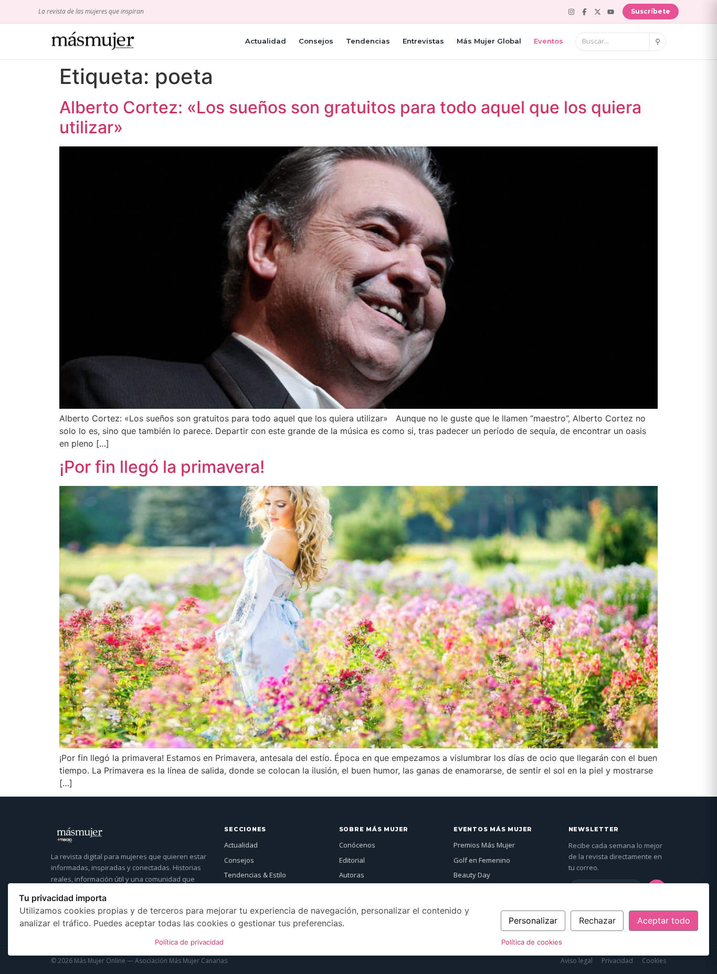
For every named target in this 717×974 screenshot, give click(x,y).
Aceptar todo (663, 920)
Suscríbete (650, 11)
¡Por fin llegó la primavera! (162, 467)
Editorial (352, 860)
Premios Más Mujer (484, 845)
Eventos (548, 41)
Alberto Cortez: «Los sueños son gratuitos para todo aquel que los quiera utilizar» (350, 117)
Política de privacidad (189, 942)
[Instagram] (571, 11)
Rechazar (597, 920)
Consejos (316, 41)
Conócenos (357, 845)
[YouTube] (610, 11)
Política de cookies (531, 942)
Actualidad (265, 41)
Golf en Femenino (482, 860)
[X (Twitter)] (597, 11)
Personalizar (533, 920)
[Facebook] (584, 11)
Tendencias (368, 41)
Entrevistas (423, 41)
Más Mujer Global (489, 41)
